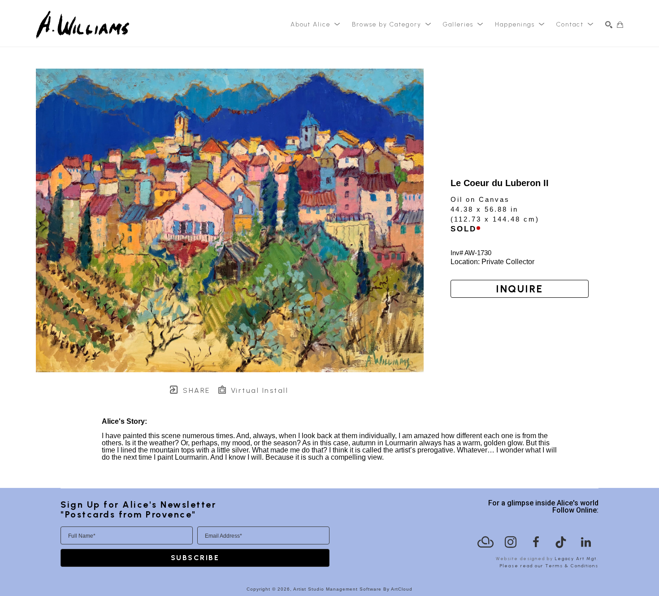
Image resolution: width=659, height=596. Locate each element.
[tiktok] (561, 542)
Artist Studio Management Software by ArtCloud (352, 589)
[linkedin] (586, 542)
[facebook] (536, 542)
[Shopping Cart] (620, 24)
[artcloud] (485, 542)
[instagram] (510, 542)
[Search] (608, 24)
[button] (315, 24)
